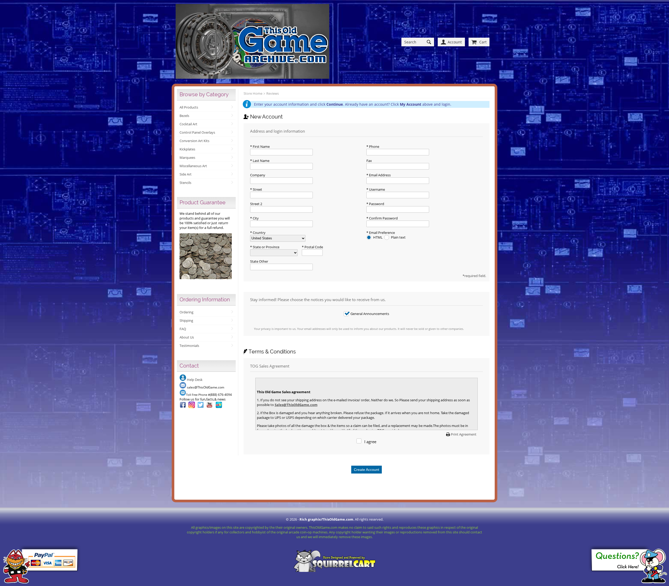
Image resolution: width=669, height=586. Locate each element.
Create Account (366, 469)
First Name (261, 146)
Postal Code (313, 247)
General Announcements (369, 313)
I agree (370, 441)
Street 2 (256, 203)
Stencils (185, 182)
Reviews (272, 93)
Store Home (253, 93)
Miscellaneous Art (193, 166)
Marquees (187, 157)
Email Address (379, 175)
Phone (373, 146)
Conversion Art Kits (194, 140)
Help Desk (195, 379)
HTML (378, 237)
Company (257, 175)
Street (257, 189)
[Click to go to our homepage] (252, 42)
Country (259, 232)
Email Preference (381, 232)
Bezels (184, 115)
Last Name (260, 160)
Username (376, 189)
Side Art (186, 174)
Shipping (186, 320)
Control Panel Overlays (197, 132)
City (255, 218)
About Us (187, 337)
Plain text (398, 237)
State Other (259, 261)
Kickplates (187, 149)
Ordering (186, 312)
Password (376, 203)
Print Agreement (463, 434)
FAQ (183, 328)
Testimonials (189, 345)
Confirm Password (383, 218)
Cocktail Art (188, 124)
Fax (369, 160)
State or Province (265, 247)
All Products (189, 107)
